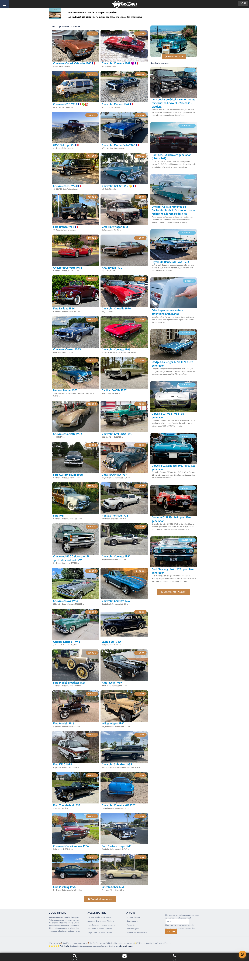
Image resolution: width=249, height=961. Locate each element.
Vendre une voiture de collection (100, 928)
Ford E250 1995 (62, 764)
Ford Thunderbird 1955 (66, 805)
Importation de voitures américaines (101, 925)
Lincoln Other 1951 (113, 887)
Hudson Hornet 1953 (65, 390)
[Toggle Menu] (4, 4)
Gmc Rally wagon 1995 (115, 226)
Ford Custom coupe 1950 (68, 474)
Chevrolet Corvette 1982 (67, 433)
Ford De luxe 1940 (64, 308)
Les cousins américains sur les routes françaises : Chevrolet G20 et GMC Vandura (173, 103)
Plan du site (130, 925)
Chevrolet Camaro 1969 (67, 349)
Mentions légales (132, 928)
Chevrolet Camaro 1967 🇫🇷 (117, 104)
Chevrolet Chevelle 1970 (116, 308)
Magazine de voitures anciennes (100, 932)
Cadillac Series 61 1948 (66, 641)
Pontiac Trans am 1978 (115, 515)
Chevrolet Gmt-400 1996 (117, 433)
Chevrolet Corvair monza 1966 (71, 846)
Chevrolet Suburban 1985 (117, 764)
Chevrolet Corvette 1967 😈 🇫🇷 (120, 63)
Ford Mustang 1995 (64, 887)
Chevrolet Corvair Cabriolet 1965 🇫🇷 (74, 63)
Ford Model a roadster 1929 (69, 682)
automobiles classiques (69, 917)
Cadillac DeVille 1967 (114, 390)
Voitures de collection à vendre (99, 917)
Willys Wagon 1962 (113, 723)
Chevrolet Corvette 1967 (116, 601)
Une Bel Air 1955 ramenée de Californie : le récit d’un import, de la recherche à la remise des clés (173, 210)
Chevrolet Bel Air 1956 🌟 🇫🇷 (119, 186)
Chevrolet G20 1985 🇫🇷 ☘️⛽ (70, 104)
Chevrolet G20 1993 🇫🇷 (67, 186)
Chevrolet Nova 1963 (65, 601)
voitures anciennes (72, 920)
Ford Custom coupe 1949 (117, 846)
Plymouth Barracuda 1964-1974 (170, 262)
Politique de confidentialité (136, 932)
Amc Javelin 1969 (112, 682)
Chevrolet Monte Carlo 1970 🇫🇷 (120, 145)
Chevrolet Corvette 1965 (116, 349)
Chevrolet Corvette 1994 (67, 267)
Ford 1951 (58, 515)
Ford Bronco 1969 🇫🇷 (65, 226)
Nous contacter (132, 921)
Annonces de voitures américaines (101, 921)
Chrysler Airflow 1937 (114, 474)
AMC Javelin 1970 (112, 267)
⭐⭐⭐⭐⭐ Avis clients (59, 946)
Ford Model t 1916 (63, 723)
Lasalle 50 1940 (111, 641)
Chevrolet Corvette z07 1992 (119, 805)
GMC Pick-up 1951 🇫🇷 (66, 145)
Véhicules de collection (57, 923)
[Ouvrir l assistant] (242, 954)
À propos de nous (133, 917)
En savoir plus (125, 946)
